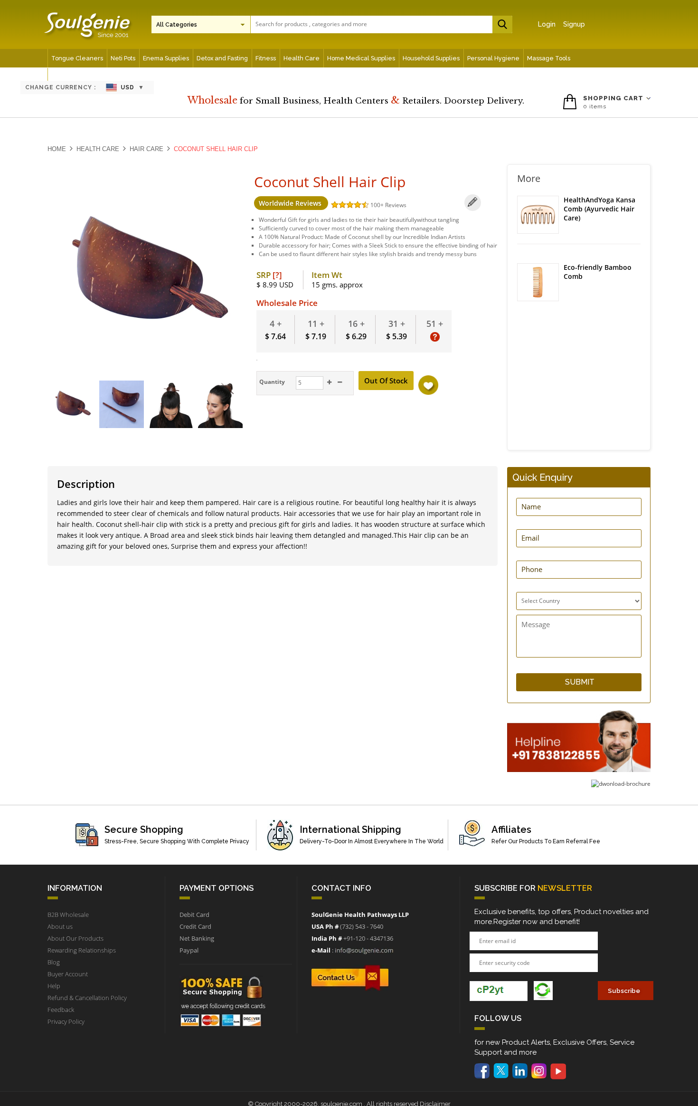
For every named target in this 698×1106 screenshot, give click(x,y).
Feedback (60, 1009)
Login (547, 24)
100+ (377, 205)
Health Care (97, 149)
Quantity (271, 382)
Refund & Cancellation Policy (87, 997)
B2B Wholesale (68, 914)
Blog (53, 962)
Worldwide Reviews (291, 203)
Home (56, 149)
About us (60, 926)
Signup (574, 24)
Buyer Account (67, 974)
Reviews (395, 205)
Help (53, 986)
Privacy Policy (66, 1021)
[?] (277, 274)
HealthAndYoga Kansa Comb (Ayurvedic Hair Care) (599, 209)
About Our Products (75, 938)
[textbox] (379, 24)
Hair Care (146, 149)
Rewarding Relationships (81, 950)
